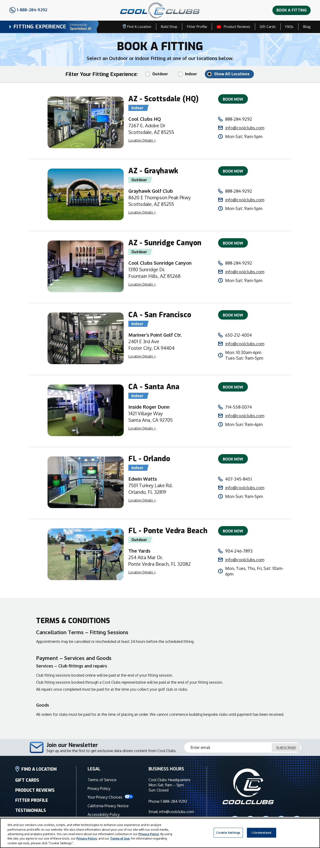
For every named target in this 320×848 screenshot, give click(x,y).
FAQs (289, 26)
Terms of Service (102, 779)
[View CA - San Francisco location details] (86, 339)
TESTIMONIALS (30, 810)
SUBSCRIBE (286, 748)
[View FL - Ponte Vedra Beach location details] (86, 554)
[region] (160, 833)
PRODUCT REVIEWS (35, 790)
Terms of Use (120, 838)
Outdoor (160, 74)
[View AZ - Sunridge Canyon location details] (86, 267)
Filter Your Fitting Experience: (102, 74)
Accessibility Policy (104, 814)
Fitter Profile (197, 26)
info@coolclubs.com (244, 127)
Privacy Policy (99, 788)
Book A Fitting (291, 10)
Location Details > (142, 140)
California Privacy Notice (108, 805)
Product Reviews (237, 26)
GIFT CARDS (27, 780)
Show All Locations (231, 74)
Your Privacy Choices (105, 797)
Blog (307, 26)
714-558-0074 (238, 407)
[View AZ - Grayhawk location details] (86, 195)
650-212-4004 (238, 335)
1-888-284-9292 (174, 801)
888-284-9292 (238, 119)
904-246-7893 (239, 551)
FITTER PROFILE (31, 800)
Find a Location (139, 26)
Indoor (191, 74)
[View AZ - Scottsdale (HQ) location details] (86, 123)
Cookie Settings (228, 832)
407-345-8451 (238, 479)
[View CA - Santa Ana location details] (86, 410)
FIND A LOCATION (39, 769)
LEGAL (94, 769)
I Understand (262, 832)
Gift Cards (268, 26)
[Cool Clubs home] (248, 787)
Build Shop (169, 26)
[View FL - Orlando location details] (86, 482)
